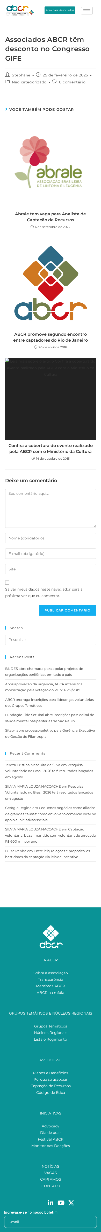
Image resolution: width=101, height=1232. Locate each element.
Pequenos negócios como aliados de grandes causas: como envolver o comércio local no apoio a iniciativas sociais (50, 814)
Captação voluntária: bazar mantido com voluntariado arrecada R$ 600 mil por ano (50, 835)
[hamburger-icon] (87, 10)
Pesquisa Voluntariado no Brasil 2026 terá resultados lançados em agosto (49, 771)
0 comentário (72, 82)
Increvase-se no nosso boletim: (31, 1212)
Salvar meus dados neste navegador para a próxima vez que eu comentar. (44, 592)
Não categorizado (29, 82)
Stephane (21, 75)
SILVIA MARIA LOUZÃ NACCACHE (33, 786)
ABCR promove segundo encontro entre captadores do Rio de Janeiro (50, 337)
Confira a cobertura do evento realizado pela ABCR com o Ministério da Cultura (51, 448)
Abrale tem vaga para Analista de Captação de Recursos (50, 216)
